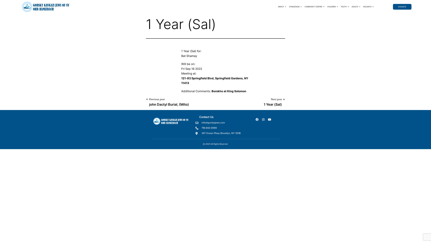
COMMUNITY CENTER (313, 7)
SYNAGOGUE (294, 7)
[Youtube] (269, 119)
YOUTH (344, 7)
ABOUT (281, 7)
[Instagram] (263, 119)
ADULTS (355, 7)
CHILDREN (331, 7)
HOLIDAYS (367, 7)
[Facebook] (257, 119)
